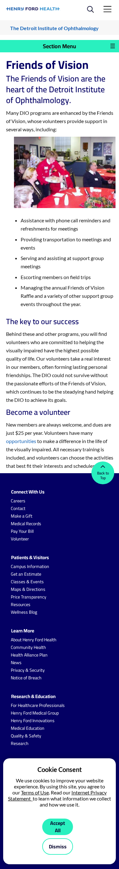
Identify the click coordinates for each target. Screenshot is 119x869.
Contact (18, 508)
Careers (18, 500)
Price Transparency (28, 596)
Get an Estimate (26, 574)
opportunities (21, 441)
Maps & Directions (28, 589)
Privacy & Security (28, 670)
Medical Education (27, 728)
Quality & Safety (26, 735)
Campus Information (30, 566)
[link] (33, 8)
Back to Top (103, 475)
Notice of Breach (26, 677)
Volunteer (20, 538)
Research (20, 743)
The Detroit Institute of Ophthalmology (54, 28)
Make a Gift (21, 516)
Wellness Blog (24, 612)
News (16, 662)
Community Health (28, 647)
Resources (20, 604)
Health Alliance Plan (29, 654)
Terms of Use (35, 792)
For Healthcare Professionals (38, 705)
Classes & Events (27, 581)
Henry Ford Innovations (33, 720)
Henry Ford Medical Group (35, 712)
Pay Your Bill (22, 531)
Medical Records (26, 523)
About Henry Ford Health (33, 639)
